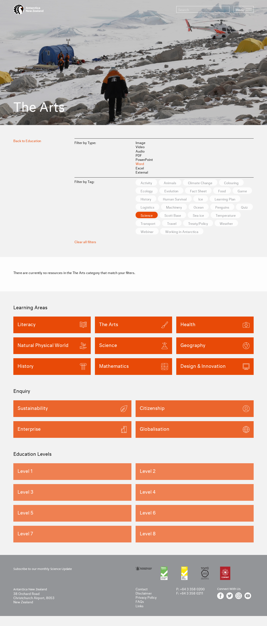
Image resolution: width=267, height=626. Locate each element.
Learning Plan (225, 198)
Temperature (226, 215)
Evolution (171, 190)
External (142, 171)
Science (147, 215)
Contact (142, 588)
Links (140, 605)
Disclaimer (144, 592)
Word (140, 163)
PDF (139, 155)
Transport (148, 223)
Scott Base (172, 215)
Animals (170, 182)
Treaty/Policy (198, 223)
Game (242, 190)
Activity (146, 182)
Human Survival (175, 198)
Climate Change (200, 182)
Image (140, 142)
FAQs (140, 601)
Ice (200, 198)
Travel (171, 223)
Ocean (199, 206)
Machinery (174, 206)
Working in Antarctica (181, 231)
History (146, 198)
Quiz (244, 206)
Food (222, 190)
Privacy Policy (146, 597)
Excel (140, 167)
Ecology (147, 190)
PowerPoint (144, 159)
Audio (140, 150)
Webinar (147, 231)
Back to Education (27, 140)
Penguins (222, 206)
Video (140, 146)
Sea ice (198, 215)
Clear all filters (85, 241)
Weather (226, 223)
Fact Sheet (198, 190)
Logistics (147, 206)
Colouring (231, 182)
